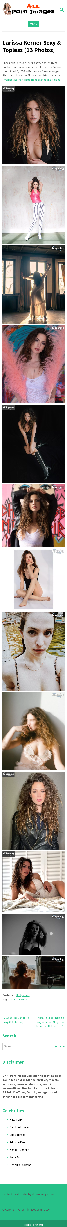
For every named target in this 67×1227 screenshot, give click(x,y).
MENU (33, 23)
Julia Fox (15, 1157)
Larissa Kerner (18, 999)
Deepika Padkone (20, 1165)
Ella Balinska (17, 1134)
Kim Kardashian (19, 1127)
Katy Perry (16, 1119)
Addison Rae (17, 1142)
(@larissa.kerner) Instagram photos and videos (31, 79)
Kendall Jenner (19, 1150)
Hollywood (23, 995)
